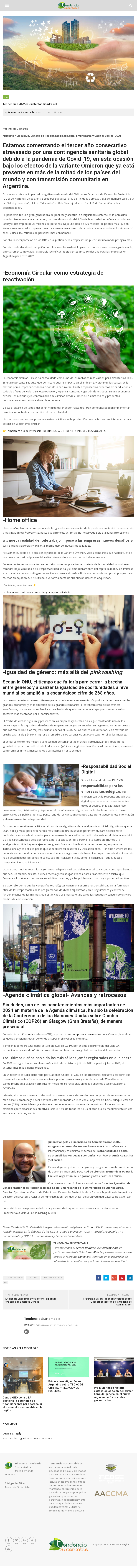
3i (5, 97)
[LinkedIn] (24, 1540)
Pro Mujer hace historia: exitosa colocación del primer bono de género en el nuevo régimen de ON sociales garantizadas (113, 1394)
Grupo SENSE (94, 1227)
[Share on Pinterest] (122, 1277)
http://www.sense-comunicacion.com (57, 1325)
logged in (23, 1438)
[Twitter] (16, 1540)
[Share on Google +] (114, 1277)
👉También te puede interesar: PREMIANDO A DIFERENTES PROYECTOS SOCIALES (54, 431)
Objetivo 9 (84, 1256)
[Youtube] (8, 1549)
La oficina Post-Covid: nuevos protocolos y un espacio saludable (36, 592)
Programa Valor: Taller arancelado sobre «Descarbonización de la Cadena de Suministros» (107, 1301)
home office (33, 1278)
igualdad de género (52, 1278)
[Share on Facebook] (98, 1277)
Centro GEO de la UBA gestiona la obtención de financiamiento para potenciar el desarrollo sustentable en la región (22, 1404)
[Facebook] (8, 1540)
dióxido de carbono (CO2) (36, 1034)
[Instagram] (32, 1540)
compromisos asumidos (87, 1034)
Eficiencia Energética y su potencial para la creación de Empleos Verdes (31, 1300)
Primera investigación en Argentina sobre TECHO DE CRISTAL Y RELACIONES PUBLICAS (65, 1386)
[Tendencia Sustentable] (68, 1544)
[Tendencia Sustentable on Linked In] (26, 1331)
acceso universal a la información (97, 1247)
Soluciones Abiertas (91, 1252)
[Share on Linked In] (130, 1277)
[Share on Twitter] (106, 1277)
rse (5, 1282)
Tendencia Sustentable (21, 112)
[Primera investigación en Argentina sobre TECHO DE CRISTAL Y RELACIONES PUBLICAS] (68, 1367)
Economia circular (13, 1278)
